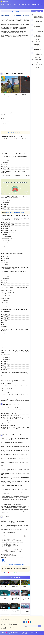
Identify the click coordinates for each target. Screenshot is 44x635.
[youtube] (28, 622)
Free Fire (3, 561)
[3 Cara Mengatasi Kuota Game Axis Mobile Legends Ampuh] (15, 594)
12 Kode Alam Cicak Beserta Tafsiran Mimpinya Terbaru (38, 26)
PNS (39, 4)
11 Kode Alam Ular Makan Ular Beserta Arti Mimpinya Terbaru (38, 31)
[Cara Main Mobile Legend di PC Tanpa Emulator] (15, 608)
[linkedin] (11, 573)
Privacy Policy (24, 633)
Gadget (9, 4)
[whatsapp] (15, 573)
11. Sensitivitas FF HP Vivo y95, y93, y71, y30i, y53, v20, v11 (13, 551)
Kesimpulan (4, 556)
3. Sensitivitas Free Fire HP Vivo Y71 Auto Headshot (12, 540)
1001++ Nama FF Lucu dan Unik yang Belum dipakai (25, 611)
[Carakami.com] (4, 1)
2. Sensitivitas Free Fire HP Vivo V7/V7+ (10, 539)
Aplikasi (3, 4)
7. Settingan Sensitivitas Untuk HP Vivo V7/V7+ (11, 545)
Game (14, 4)
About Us (23, 632)
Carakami (13, 11)
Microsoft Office (26, 4)
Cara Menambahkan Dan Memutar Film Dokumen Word (38, 49)
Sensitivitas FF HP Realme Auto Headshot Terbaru (16, 132)
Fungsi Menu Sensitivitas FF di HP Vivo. (10, 555)
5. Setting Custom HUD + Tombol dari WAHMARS (12, 543)
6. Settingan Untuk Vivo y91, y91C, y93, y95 (11, 544)
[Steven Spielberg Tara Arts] (5, 594)
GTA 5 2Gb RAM (5, 610)
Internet (19, 4)
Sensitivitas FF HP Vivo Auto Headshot (9, 536)
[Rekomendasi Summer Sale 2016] (15, 584)
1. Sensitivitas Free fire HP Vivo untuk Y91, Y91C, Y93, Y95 (13, 538)
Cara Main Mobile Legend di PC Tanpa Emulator (15, 611)
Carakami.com (3, 19)
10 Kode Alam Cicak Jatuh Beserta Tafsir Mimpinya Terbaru (38, 21)
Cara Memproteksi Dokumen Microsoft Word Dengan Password (38, 16)
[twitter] (6, 573)
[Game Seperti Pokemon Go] (25, 584)
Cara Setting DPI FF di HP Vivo (7, 552)
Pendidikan (34, 4)
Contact (31, 632)
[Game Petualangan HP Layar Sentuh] (5, 584)
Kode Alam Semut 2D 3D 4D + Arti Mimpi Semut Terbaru (38, 61)
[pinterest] (9, 573)
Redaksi (27, 632)
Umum (42, 4)
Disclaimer (36, 632)
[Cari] (39, 626)
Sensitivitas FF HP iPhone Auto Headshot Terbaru (15, 564)
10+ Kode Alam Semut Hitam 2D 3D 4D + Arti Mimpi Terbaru (38, 66)
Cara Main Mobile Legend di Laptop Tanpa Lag (25, 598)
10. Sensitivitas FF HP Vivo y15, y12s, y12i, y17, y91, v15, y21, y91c (13, 550)
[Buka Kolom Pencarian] (43, 7)
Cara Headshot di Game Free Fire (8, 554)
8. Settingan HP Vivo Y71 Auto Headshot (10, 546)
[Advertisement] (15, 55)
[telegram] (13, 573)
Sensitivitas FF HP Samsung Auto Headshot (15, 212)
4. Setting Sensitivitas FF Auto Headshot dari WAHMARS (13, 541)
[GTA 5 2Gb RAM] (5, 608)
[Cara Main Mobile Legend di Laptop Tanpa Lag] (25, 594)
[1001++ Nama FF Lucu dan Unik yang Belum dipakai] (25, 607)
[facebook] (4, 573)
